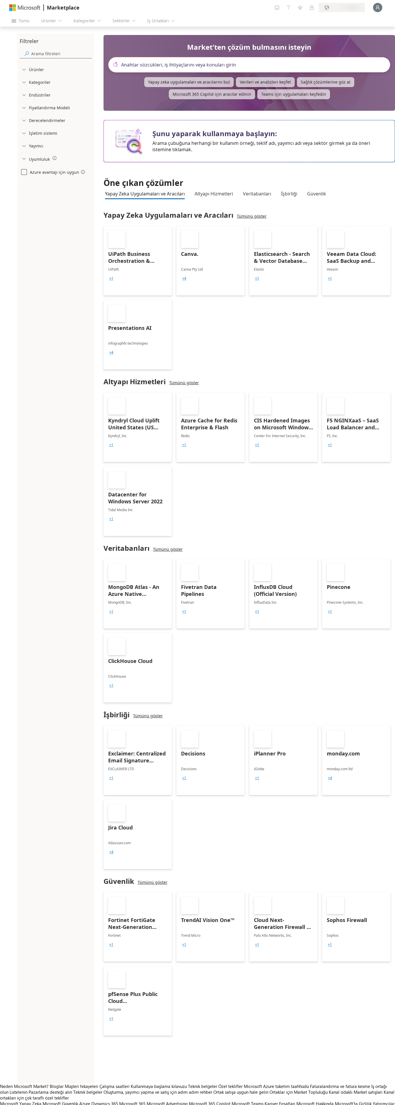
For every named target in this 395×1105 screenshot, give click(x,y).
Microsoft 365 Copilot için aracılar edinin (212, 94)
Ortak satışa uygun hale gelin (240, 1092)
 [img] (55, 158)
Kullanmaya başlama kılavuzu (159, 1086)
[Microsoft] (24, 7)
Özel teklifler (230, 1086)
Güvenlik (316, 194)
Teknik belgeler (202, 1086)
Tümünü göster (252, 216)
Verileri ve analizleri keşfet (265, 82)
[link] (138, 260)
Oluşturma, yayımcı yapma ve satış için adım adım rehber (158, 1092)
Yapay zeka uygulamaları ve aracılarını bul (189, 82)
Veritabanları (257, 194)
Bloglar (57, 1086)
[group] (111, 278)
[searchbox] (61, 53)
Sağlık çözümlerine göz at (325, 82)
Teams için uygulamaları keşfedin (293, 94)
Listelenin (18, 1092)
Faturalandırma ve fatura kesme (340, 1086)
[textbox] (251, 64)
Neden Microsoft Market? (24, 1086)
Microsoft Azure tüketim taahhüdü (277, 1086)
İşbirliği (289, 194)
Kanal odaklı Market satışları (356, 1092)
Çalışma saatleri (114, 1086)
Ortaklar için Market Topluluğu (299, 1092)
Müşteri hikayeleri (81, 1086)
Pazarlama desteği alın (50, 1092)
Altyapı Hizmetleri (214, 194)
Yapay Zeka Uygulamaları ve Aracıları (145, 194)
